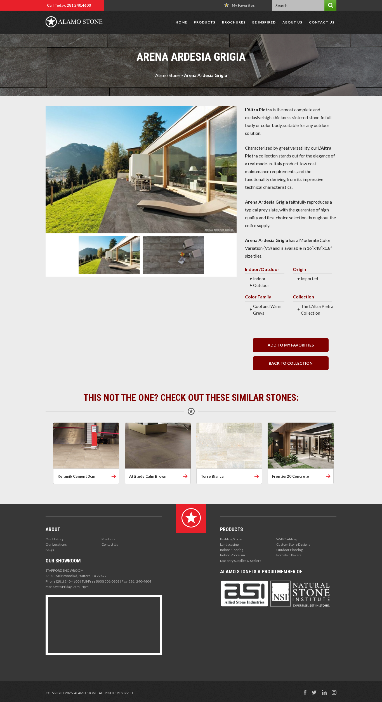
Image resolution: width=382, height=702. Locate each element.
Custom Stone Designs (293, 544)
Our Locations (56, 544)
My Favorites (243, 5)
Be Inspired (264, 22)
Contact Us (321, 22)
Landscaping (229, 544)
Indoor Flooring (231, 550)
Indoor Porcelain (232, 555)
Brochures (234, 22)
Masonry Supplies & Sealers (240, 561)
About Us (292, 22)
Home (181, 22)
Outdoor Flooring (289, 550)
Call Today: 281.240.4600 (69, 5)
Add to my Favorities (291, 345)
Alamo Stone (167, 75)
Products (204, 22)
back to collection (291, 363)
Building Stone (231, 539)
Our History (54, 539)
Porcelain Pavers (288, 555)
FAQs (50, 550)
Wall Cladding (286, 539)
